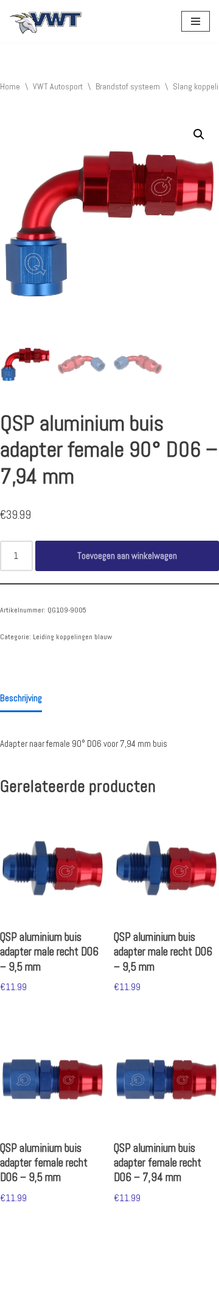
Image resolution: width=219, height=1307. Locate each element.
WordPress (131, 1294)
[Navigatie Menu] (195, 21)
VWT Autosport (58, 86)
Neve (17, 1294)
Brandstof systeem (128, 86)
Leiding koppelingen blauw (72, 637)
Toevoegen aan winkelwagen (127, 555)
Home (10, 86)
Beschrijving (21, 698)
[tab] (21, 699)
